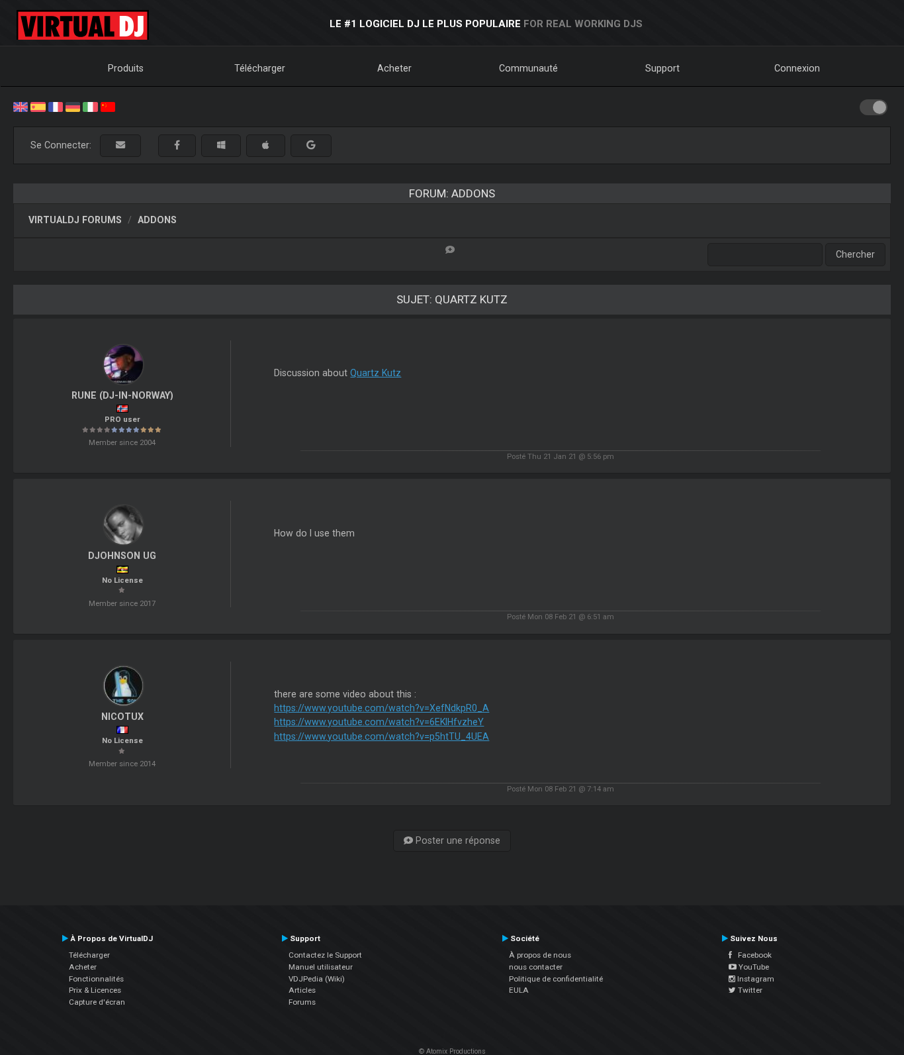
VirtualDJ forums (75, 220)
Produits (126, 68)
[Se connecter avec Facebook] (177, 145)
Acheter (394, 68)
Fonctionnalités (96, 978)
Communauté (528, 68)
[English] (20, 106)
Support (662, 68)
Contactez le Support (325, 955)
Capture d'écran (97, 1002)
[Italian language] (90, 106)
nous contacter (536, 967)
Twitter (749, 990)
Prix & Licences (95, 990)
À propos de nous (540, 955)
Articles (302, 990)
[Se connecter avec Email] (120, 145)
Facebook (752, 955)
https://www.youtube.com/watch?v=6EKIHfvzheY (379, 722)
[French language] (55, 106)
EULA (519, 990)
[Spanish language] (37, 106)
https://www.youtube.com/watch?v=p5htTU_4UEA (381, 736)
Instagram (754, 978)
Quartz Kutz (375, 373)
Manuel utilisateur (321, 967)
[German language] (73, 106)
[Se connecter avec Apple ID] (265, 145)
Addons (157, 220)
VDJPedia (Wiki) (317, 978)
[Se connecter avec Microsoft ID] (221, 145)
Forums (302, 1002)
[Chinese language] (108, 106)
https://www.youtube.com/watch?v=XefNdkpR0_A (381, 708)
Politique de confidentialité (556, 978)
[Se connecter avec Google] (311, 145)
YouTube (753, 967)
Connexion (797, 68)
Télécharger (259, 68)
